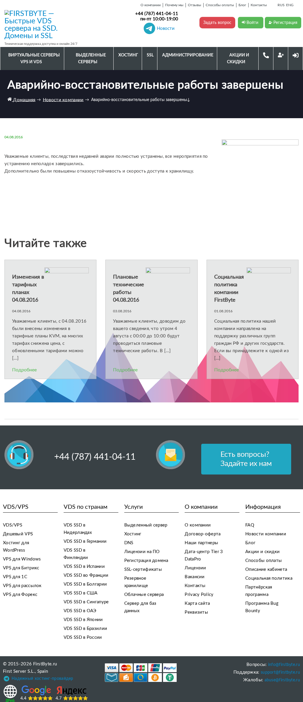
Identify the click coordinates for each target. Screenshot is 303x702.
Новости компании (265, 534)
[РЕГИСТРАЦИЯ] (280, 55)
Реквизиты (196, 612)
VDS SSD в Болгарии (85, 584)
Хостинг (132, 534)
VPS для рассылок (22, 586)
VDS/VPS (12, 525)
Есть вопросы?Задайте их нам (246, 459)
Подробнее (24, 370)
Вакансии (194, 577)
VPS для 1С (15, 577)
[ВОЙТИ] (295, 55)
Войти (252, 23)
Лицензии (195, 568)
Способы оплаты (263, 560)
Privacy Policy (199, 594)
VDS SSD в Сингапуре (86, 602)
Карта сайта (197, 603)
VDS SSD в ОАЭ (80, 611)
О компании (198, 525)
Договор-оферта (202, 534)
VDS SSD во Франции (86, 575)
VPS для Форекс (20, 594)
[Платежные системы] (141, 672)
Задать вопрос (217, 23)
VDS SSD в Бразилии (85, 628)
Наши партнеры (201, 543)
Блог (250, 543)
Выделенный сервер (145, 525)
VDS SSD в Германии (85, 541)
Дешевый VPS (18, 534)
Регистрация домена (146, 560)
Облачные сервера (144, 594)
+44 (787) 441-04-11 (156, 14)
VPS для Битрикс (21, 568)
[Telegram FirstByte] (6, 680)
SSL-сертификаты (143, 569)
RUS (281, 5)
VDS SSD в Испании (84, 566)
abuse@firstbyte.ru (282, 680)
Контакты (195, 586)
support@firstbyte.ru (280, 672)
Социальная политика (268, 578)
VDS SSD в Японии (83, 620)
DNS (128, 543)
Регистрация (284, 23)
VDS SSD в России (83, 637)
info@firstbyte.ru (284, 665)
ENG (290, 5)
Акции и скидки (262, 552)
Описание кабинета (266, 569)
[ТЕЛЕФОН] (266, 55)
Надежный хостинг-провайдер (42, 679)
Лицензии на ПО (142, 552)
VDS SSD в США (81, 593)
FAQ (249, 525)
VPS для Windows (22, 559)
